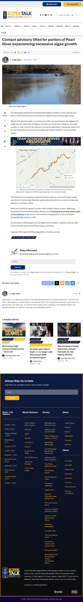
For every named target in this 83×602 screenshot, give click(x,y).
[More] (28, 52)
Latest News (17, 237)
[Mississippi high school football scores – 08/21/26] (14, 330)
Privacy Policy (70, 272)
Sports (5, 342)
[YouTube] (45, 15)
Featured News (29, 237)
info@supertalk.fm (40, 585)
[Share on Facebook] (11, 52)
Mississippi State (37, 345)
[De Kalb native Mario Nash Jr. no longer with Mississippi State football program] (41, 330)
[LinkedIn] (51, 15)
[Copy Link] (21, 52)
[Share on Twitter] (15, 52)
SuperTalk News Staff (12, 355)
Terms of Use (35, 272)
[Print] (25, 52)
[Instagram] (48, 15)
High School (19, 339)
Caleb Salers (17, 60)
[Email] (18, 52)
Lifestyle (75, 342)
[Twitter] (43, 15)
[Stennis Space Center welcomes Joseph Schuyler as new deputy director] (69, 330)
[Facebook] (40, 15)
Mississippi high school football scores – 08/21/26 (13, 349)
